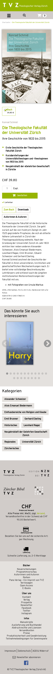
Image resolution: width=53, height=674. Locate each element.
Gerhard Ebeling (33, 418)
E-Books (26, 588)
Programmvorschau (26, 572)
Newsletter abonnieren (28, 657)
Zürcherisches (11, 448)
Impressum (10, 651)
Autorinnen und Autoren (26, 574)
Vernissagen (26, 583)
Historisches (10, 425)
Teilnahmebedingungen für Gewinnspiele (26, 638)
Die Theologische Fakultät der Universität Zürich (30, 22)
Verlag (26, 600)
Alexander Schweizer (15, 399)
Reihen (26, 577)
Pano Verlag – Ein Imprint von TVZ (26, 580)
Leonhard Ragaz (32, 425)
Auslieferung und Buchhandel (27, 625)
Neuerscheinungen (26, 569)
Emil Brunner (11, 418)
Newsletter (26, 605)
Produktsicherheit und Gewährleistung (26, 636)
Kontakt (26, 597)
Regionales (10, 442)
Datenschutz (24, 651)
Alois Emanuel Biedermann (18, 405)
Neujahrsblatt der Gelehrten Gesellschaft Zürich (25, 434)
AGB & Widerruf (40, 651)
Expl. (15, 188)
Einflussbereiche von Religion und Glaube (25, 412)
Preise (26, 633)
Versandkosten (26, 630)
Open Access (26, 585)
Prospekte (26, 602)
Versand (41, 513)
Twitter (26, 610)
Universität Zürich (31, 442)
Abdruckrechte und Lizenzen (26, 627)
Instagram (26, 613)
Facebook (26, 608)
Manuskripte (26, 622)
